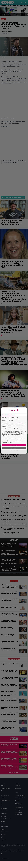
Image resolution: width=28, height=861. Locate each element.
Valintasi (20, 415)
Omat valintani (14, 448)
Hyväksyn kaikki (14, 445)
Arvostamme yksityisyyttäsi (8, 414)
